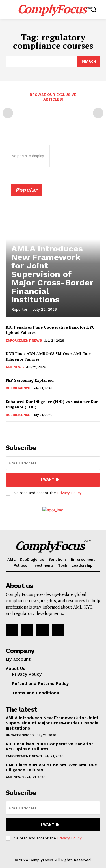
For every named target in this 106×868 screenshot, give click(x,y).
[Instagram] (27, 630)
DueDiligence (18, 388)
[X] (42, 630)
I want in (50, 479)
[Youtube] (58, 630)
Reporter (19, 309)
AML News (14, 367)
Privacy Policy (69, 493)
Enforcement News (24, 340)
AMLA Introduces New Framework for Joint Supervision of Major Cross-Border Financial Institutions (52, 274)
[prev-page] (8, 113)
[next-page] (18, 429)
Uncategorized (20, 735)
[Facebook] (12, 630)
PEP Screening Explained (30, 380)
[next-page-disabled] (98, 113)
